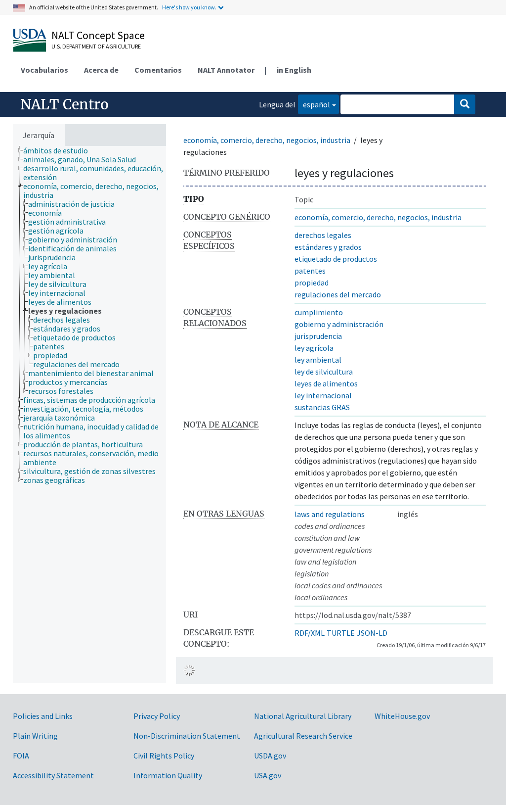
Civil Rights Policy (163, 755)
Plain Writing (35, 736)
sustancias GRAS (322, 407)
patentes (310, 271)
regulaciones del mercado (338, 294)
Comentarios (158, 70)
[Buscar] (464, 104)
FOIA (21, 755)
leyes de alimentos (326, 383)
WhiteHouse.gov (402, 716)
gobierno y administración (339, 324)
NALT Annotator (226, 70)
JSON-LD (372, 633)
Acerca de (101, 70)
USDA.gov (270, 755)
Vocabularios (44, 70)
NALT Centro (64, 104)
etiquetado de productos (336, 259)
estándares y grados (328, 247)
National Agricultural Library (302, 716)
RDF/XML (310, 633)
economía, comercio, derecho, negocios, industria (266, 140)
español (314, 104)
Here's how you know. (189, 7)
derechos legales (323, 235)
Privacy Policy (156, 716)
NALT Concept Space (98, 35)
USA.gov (267, 775)
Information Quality (167, 775)
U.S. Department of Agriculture (96, 46)
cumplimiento (319, 312)
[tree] (89, 414)
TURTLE (341, 633)
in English (294, 70)
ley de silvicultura (324, 372)
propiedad (312, 282)
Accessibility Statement (53, 775)
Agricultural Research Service (303, 736)
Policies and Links (43, 716)
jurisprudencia (318, 336)
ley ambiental (318, 360)
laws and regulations (330, 514)
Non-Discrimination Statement (186, 736)
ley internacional (323, 395)
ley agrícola (314, 348)
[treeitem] (60, 150)
